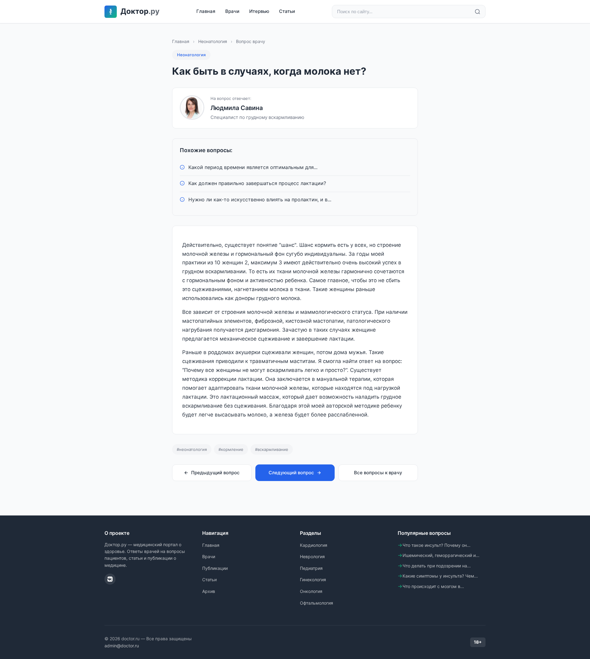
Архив (208, 591)
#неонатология (192, 449)
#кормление (230, 449)
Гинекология (313, 579)
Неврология (312, 556)
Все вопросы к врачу (378, 473)
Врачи (232, 11)
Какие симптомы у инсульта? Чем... (440, 575)
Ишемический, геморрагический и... (441, 555)
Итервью (259, 11)
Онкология (311, 591)
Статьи (287, 11)
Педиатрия (311, 568)
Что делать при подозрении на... (437, 565)
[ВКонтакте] (110, 579)
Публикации (215, 568)
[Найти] (477, 11)
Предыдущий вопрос (215, 473)
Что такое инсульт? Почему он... (436, 545)
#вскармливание (271, 449)
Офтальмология (316, 603)
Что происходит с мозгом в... (433, 586)
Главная (205, 11)
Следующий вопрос (291, 473)
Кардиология (313, 545)
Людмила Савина (236, 108)
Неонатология (212, 41)
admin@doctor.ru (121, 645)
